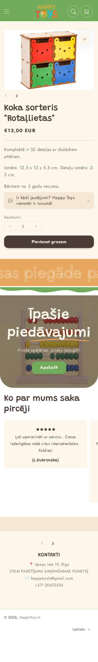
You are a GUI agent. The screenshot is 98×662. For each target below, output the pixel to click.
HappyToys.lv (30, 617)
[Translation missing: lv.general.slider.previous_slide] (6, 95)
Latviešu (79, 629)
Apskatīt (49, 367)
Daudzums (12, 217)
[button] (7, 11)
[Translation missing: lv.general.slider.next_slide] (16, 95)
